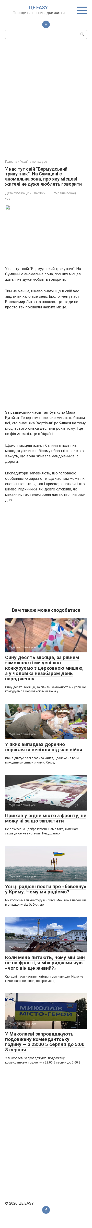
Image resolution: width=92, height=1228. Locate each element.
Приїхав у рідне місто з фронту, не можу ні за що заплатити (45, 818)
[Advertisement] (46, 98)
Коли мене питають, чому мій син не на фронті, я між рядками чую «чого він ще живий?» (45, 962)
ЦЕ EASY (38, 7)
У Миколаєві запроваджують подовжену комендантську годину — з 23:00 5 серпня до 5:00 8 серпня (45, 1042)
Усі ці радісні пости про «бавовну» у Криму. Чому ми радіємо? (45, 889)
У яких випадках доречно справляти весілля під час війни (43, 747)
